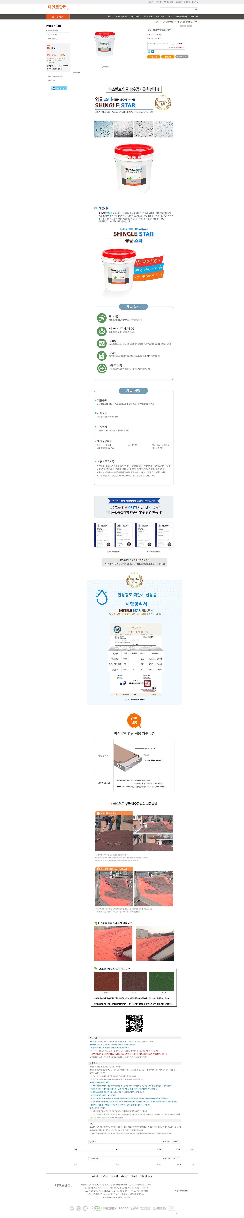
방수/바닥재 (148, 17)
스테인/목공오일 (121, 17)
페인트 (110, 17)
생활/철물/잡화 (181, 17)
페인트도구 (160, 17)
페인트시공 (194, 17)
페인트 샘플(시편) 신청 (55, 77)
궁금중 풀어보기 (53, 39)
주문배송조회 (168, 2)
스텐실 (170, 17)
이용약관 (134, 1176)
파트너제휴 (114, 1176)
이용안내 (187, 2)
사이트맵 (124, 1176)
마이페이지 (178, 2)
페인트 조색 (51, 81)
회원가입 (159, 2)
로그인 (151, 2)
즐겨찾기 (60, 17)
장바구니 (195, 2)
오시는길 (104, 1176)
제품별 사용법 (52, 35)
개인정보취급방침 (146, 1176)
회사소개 (95, 1176)
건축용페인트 (135, 17)
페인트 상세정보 (53, 31)
